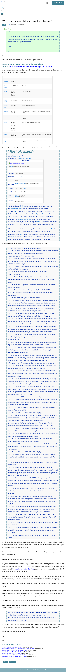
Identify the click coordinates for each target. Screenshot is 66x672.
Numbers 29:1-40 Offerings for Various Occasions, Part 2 (14, 650)
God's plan (12, 661)
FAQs (4, 24)
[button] (47, 2)
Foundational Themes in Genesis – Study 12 (12, 653)
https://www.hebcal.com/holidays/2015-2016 (30, 66)
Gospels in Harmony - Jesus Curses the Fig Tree (13, 651)
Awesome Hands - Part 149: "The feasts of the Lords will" (14, 656)
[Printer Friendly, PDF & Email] (6, 29)
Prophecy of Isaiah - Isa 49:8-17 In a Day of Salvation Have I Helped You (18, 648)
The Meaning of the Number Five (23, 569)
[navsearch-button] (2, 8)
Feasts (5, 661)
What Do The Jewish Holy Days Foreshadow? (12, 647)
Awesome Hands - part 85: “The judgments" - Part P (13, 654)
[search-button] (2, 14)
